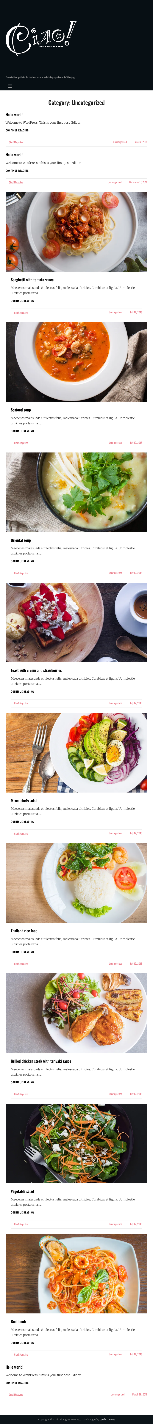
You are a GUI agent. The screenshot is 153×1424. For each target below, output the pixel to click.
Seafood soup (21, 410)
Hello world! (14, 114)
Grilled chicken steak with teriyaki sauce (41, 1061)
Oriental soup (21, 540)
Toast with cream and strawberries (36, 670)
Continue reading (17, 130)
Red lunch (18, 1321)
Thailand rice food (24, 930)
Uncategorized (120, 142)
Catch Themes (107, 1419)
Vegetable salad (22, 1191)
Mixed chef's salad (24, 800)
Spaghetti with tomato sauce (32, 279)
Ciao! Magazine (16, 142)
